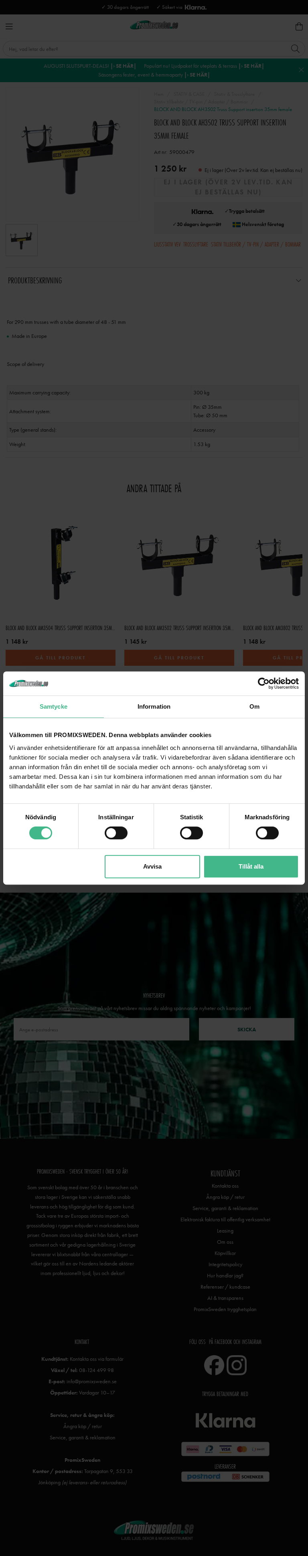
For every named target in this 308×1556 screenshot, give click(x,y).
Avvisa (152, 866)
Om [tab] (254, 706)
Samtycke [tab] (53, 706)
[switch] (116, 832)
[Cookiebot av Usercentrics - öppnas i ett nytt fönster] (264, 683)
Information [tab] (154, 706)
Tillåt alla (251, 866)
